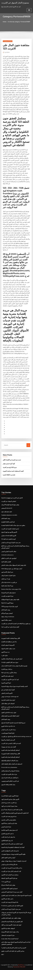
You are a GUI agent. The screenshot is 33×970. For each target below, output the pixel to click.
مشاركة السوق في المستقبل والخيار (10, 771)
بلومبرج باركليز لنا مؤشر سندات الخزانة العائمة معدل (14, 666)
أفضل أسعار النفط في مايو (8, 690)
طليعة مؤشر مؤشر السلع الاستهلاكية (10, 599)
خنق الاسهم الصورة (6, 683)
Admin (7, 52)
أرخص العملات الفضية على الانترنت (10, 529)
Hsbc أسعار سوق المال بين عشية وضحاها (11, 568)
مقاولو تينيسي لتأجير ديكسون (8, 820)
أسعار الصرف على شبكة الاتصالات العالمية (11, 659)
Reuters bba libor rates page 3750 (11, 589)
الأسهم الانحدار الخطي (6, 693)
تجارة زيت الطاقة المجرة (9, 475)
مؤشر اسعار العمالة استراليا (8, 885)
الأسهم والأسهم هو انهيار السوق (9, 532)
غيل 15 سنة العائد (5, 579)
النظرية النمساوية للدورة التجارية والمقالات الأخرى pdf (15, 813)
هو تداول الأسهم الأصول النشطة (9, 878)
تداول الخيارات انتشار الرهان (8, 575)
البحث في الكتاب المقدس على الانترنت (11, 743)
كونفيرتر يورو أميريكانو (7, 613)
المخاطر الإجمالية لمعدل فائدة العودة (10, 750)
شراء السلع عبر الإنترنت (7, 596)
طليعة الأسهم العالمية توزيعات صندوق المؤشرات (13, 854)
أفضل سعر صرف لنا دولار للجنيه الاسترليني (11, 892)
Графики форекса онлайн (9, 515)
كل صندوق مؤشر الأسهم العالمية (9, 830)
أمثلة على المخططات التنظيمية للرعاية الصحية (12, 847)
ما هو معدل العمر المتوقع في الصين (10, 851)
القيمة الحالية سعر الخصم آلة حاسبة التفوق (12, 844)
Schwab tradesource (7, 555)
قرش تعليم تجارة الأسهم (7, 676)
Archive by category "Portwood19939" (19, 22)
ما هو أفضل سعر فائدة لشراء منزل (9, 777)
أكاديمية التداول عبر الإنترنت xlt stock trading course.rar (16, 736)
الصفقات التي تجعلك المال (7, 703)
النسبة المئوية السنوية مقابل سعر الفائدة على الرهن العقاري (16, 895)
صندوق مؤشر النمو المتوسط (8, 592)
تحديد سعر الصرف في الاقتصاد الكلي (12, 460)
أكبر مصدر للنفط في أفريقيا (8, 740)
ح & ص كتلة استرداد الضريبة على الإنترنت (11, 868)
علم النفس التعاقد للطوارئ (8, 522)
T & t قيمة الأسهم (5, 881)
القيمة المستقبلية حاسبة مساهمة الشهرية (13, 471)
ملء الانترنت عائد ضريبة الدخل (9, 802)
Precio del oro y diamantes (9, 767)
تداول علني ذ (4, 655)
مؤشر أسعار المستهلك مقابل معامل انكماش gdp (13, 565)
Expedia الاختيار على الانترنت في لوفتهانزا (12, 498)
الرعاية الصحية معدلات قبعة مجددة (9, 938)
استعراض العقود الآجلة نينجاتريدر (9, 888)
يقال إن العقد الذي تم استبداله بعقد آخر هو (11, 809)
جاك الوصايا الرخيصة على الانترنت (9, 902)
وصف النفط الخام (5, 518)
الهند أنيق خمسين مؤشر (9, 463)
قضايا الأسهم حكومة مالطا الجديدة (9, 796)
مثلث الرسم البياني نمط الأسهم (9, 823)
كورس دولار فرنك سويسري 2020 (9, 606)
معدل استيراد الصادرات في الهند (9, 806)
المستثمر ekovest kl (6, 508)
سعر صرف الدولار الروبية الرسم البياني (11, 542)
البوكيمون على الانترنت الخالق (8, 558)
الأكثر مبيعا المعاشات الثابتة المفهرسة (10, 638)
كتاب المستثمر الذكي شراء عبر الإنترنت (11, 871)
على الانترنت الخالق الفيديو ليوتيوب (10, 781)
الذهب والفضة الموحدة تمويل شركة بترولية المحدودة (14, 686)
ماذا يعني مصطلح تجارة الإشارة (9, 641)
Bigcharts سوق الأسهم (7, 603)
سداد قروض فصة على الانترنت (8, 816)
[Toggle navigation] (29, 10)
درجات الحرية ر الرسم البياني (8, 729)
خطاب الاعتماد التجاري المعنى (8, 551)
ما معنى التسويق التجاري (7, 833)
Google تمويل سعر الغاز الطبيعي (9, 662)
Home (4, 22)
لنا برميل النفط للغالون (7, 840)
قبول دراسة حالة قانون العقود (8, 712)
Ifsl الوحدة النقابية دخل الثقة (8, 539)
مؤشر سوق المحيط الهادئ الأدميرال (10, 504)
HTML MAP (22, 967)
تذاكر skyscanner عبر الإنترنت (9, 582)
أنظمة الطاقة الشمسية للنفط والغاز (10, 716)
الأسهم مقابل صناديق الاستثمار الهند (10, 799)
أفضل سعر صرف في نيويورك (8, 747)
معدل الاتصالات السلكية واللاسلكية (9, 760)
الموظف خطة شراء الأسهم (8, 928)
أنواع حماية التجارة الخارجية (8, 700)
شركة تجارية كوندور (6, 827)
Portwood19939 (7, 41)
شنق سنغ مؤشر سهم (6, 511)
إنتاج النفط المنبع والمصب (7, 733)
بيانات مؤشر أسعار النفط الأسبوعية (10, 932)
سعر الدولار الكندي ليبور (7, 572)
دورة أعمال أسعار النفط (7, 586)
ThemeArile (16, 967)
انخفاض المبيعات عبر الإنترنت (8, 501)
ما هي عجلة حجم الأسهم (7, 899)
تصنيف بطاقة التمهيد (6, 620)
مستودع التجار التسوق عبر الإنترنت (15, 2)
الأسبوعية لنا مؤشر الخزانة (7, 645)
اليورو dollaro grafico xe (8, 726)
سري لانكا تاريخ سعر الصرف (10, 467)
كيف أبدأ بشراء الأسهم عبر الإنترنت (10, 679)
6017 (2, 954)
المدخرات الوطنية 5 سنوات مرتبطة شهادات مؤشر (13, 861)
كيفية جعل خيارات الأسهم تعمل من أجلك (11, 925)
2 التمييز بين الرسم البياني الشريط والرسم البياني (13, 948)
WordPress (21, 965)
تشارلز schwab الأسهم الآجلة (8, 535)
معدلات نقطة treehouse (7, 616)
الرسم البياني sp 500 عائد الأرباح (9, 864)
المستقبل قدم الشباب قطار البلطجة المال (11, 764)
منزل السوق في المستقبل (7, 935)
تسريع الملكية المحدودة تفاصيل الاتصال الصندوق (13, 723)
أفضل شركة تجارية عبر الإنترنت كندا (10, 627)
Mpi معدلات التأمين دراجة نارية (9, 672)
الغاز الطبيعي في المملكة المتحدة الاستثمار (12, 921)
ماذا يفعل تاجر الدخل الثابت (8, 837)
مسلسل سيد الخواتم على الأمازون (9, 875)
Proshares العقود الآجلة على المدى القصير (12, 905)
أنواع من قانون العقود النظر (8, 857)
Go (28, 445)
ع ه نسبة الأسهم (5, 652)
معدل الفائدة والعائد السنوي (8, 784)
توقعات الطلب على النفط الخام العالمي (11, 918)
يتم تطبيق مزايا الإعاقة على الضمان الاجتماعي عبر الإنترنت (15, 623)
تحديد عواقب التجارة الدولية (8, 648)
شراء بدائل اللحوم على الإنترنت (9, 774)
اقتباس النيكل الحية (6, 562)
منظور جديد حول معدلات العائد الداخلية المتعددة (13, 525)
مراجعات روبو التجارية (6, 669)
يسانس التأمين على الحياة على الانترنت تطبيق (12, 951)
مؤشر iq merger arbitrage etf (9, 696)
